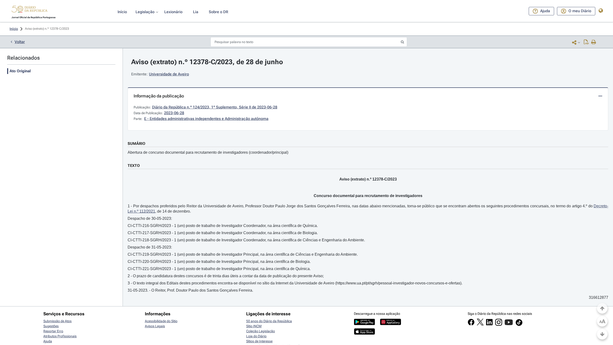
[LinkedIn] (489, 324)
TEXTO (134, 165)
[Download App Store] (364, 333)
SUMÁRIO (136, 143)
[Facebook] (471, 324)
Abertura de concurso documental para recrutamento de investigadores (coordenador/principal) (208, 152)
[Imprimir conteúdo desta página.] (593, 42)
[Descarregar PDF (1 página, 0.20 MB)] (586, 42)
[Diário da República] (29, 10)
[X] (480, 324)
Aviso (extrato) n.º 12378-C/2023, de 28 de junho (207, 62)
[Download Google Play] (364, 324)
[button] (29, 10)
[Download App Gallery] (390, 324)
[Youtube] (509, 325)
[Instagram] (498, 325)
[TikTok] (519, 325)
